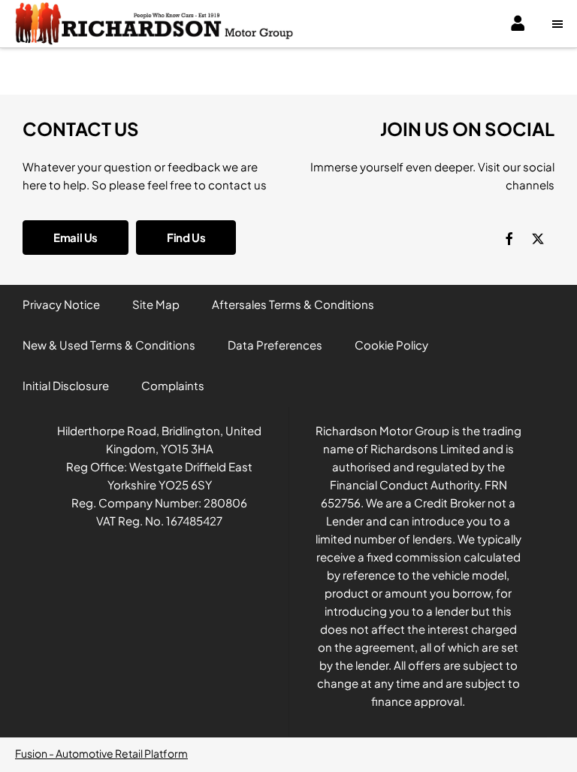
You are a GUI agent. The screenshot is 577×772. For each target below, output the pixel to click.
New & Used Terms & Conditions (109, 345)
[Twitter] (538, 237)
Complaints (172, 385)
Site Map (156, 304)
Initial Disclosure (66, 385)
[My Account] (519, 24)
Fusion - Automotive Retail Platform (101, 753)
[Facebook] (509, 237)
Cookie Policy (391, 345)
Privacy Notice (61, 304)
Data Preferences (275, 345)
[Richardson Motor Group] (154, 23)
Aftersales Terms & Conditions (293, 304)
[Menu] (559, 24)
